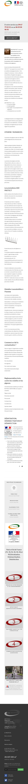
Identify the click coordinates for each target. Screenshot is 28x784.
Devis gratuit (12, 38)
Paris (14, 434)
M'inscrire (20, 769)
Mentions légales (8, 744)
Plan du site (7, 740)
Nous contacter (8, 736)
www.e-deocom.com (9, 751)
